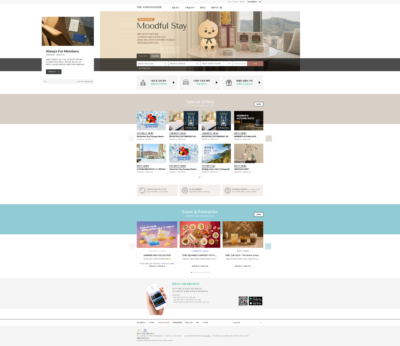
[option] (200, 41)
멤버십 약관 (189, 322)
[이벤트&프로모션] (242, 82)
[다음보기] (269, 138)
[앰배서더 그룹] (216, 7)
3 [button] (195, 272)
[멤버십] (202, 7)
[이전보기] (131, 138)
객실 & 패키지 (143, 56)
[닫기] (91, 18)
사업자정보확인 (206, 336)
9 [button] (206, 272)
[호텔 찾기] (175, 7)
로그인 (229, 1)
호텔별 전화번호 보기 (143, 338)
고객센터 (151, 322)
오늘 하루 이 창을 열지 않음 (85, 81)
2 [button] (193, 272)
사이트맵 (205, 322)
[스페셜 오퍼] (189, 7)
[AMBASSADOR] (149, 8)
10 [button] (208, 272)
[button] (194, 47)
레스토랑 (155, 56)
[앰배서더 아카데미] (157, 82)
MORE (259, 104)
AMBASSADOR (154, 331)
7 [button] (202, 272)
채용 (197, 322)
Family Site (235, 323)
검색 (255, 63)
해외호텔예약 (141, 322)
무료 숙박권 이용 (144, 68)
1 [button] (191, 272)
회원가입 (235, 1)
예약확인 (242, 1)
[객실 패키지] (200, 82)
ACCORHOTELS (143, 331)
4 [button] (197, 272)
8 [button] (204, 272)
